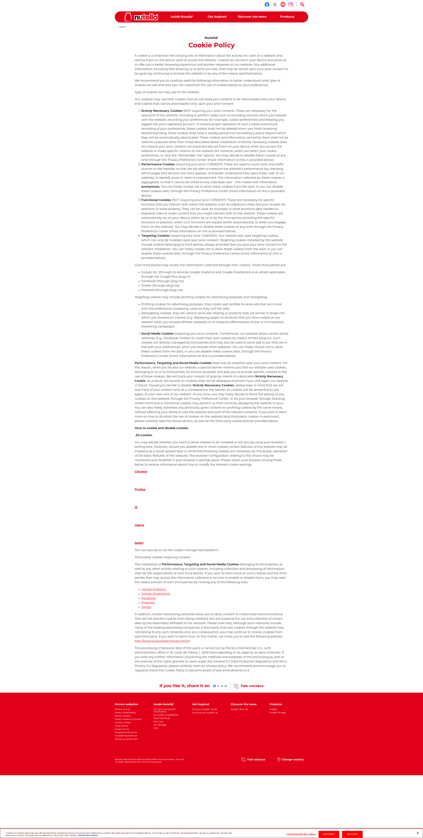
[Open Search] (302, 4)
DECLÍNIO (329, 834)
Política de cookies (166, 759)
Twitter (146, 607)
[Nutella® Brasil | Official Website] (141, 17)
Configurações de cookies (301, 834)
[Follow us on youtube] (283, 4)
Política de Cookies (88, 835)
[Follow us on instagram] (290, 4)
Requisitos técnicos (132, 762)
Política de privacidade (152, 762)
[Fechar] (417, 833)
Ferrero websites (126, 704)
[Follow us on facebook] (267, 4)
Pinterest (148, 602)
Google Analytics (153, 589)
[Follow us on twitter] (275, 4)
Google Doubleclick (155, 593)
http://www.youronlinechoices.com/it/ (162, 641)
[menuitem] (182, 17)
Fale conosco (252, 686)
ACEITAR (352, 834)
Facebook (148, 598)
